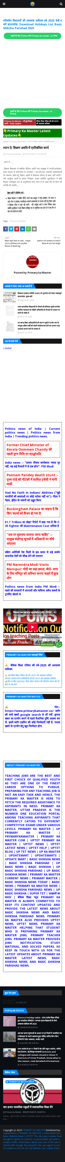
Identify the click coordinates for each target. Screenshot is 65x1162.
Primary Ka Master (18, 141)
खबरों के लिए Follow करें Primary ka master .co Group (31, 112)
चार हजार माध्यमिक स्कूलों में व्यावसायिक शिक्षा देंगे (28, 1107)
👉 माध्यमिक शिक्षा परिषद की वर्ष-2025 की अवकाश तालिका (28, 675)
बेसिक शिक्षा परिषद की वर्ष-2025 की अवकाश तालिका (47, 122)
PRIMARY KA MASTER (33, 1130)
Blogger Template (41, 1154)
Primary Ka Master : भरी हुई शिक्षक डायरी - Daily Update (18, 122)
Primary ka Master (13, 154)
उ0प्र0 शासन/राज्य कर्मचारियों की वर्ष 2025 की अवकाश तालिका (30, 678)
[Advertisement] (32, 73)
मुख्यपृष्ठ (6, 141)
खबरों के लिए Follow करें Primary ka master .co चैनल (34, 36)
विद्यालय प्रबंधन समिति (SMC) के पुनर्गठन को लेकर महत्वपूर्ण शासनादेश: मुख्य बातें (40, 295)
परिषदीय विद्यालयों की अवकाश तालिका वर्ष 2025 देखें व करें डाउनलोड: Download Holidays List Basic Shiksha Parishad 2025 (32, 24)
